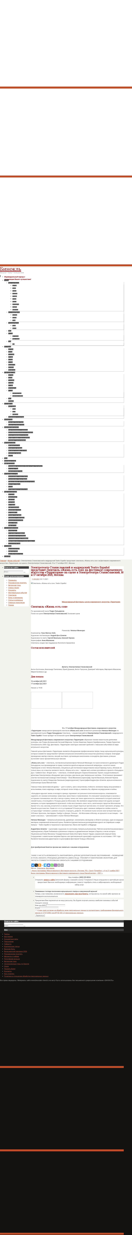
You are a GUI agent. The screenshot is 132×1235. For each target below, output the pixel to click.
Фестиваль (50, 868)
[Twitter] (66, 265)
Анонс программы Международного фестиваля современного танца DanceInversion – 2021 (67, 873)
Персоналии (9, 942)
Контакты (8, 971)
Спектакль (41, 868)
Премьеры (12, 580)
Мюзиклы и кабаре (11, 956)
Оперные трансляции (16, 603)
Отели (6, 966)
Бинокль (10, 269)
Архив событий (13, 561)
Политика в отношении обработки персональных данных (26, 976)
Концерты (12, 590)
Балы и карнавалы (15, 598)
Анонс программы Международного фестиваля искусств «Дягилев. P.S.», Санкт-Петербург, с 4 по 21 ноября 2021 (75, 871)
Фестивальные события (17, 593)
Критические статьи (11, 947)
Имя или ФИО (40, 905)
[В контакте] (66, 88)
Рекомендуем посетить (17, 583)
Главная (3, 561)
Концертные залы (11, 939)
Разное (11, 605)
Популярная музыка (12, 959)
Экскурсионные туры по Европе (16, 964)
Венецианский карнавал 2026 (15, 951)
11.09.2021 (36, 579)
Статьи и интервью (15, 600)
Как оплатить (9, 974)
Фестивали (8, 937)
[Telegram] (66, 176)
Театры (7, 934)
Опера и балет (13, 588)
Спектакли (12, 595)
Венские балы (9, 949)
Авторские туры (14, 585)
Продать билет (9, 969)
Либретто (7, 944)
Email (37, 908)
